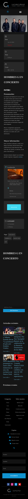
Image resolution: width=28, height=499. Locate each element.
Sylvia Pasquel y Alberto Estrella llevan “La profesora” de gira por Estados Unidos (8, 341)
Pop (6, 241)
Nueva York (17, 238)
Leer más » (6, 351)
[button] (20, 12)
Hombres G (8, 238)
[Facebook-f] (8, 484)
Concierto (11, 224)
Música (11, 226)
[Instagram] (12, 484)
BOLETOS (14, 207)
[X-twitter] (16, 484)
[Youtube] (19, 484)
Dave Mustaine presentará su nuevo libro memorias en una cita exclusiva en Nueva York (8, 367)
